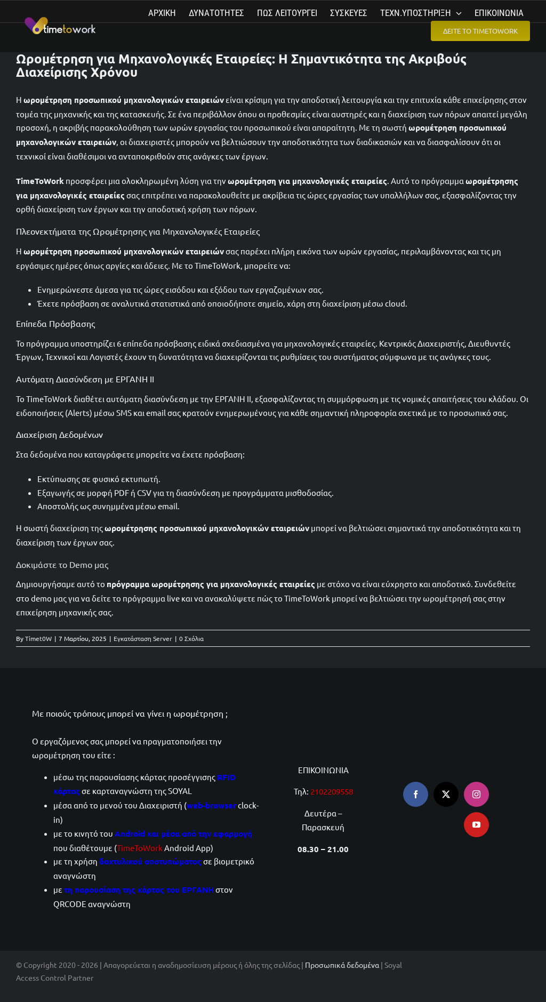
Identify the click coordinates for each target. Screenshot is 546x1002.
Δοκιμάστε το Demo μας (62, 564)
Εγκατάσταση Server (143, 638)
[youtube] (476, 824)
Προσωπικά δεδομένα (342, 964)
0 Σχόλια (191, 638)
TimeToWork (140, 848)
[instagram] (476, 794)
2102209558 (331, 791)
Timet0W (38, 638)
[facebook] (415, 794)
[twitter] (446, 794)
